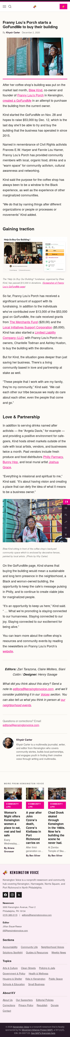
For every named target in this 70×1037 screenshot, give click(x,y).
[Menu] (4, 6)
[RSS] (19, 895)
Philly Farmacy (53, 456)
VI (66, 534)
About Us (8, 1000)
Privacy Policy (26, 1005)
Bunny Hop (10, 462)
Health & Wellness (38, 973)
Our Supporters (24, 1000)
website (8, 651)
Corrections (9, 1005)
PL (66, 514)
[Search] (10, 6)
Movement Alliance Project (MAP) (37, 1029)
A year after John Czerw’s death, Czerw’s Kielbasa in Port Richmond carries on (34, 827)
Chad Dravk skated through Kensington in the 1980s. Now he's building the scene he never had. (56, 827)
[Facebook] (5, 895)
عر (66, 521)
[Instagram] (12, 895)
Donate (55, 1005)
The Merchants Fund (24, 322)
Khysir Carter (13, 32)
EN (66, 501)
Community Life (12, 805)
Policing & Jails (47, 968)
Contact (7, 1010)
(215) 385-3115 (10, 915)
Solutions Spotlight (13, 952)
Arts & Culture (10, 968)
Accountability (10, 947)
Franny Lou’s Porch (30, 95)
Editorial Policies (45, 1000)
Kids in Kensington (35, 978)
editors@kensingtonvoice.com (21, 725)
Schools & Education (14, 984)
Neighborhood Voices (52, 947)
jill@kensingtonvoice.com (15, 930)
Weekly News (58, 952)
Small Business (36, 984)
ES (66, 508)
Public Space (56, 978)
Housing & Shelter (12, 978)
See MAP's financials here (43, 1033)
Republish (42, 1005)
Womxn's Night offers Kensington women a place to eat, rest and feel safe (12, 823)
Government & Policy (14, 973)
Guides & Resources (37, 952)
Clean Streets (28, 968)
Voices (45, 694)
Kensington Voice (21, 1026)
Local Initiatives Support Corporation (27, 327)
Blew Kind (35, 90)
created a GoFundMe (17, 100)
